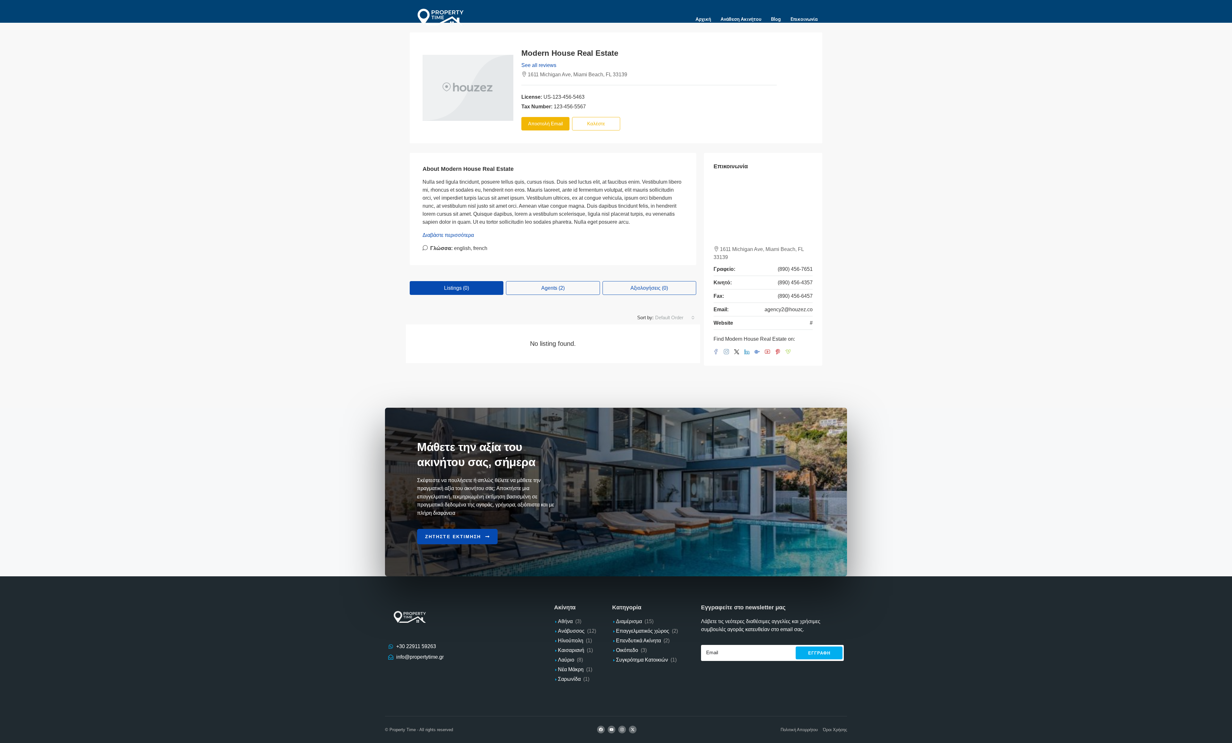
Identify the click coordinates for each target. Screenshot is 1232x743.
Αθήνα (565, 621)
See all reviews (538, 65)
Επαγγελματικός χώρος (642, 631)
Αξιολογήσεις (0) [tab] (649, 288)
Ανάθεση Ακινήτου (741, 19)
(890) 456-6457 (795, 296)
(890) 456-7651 (795, 269)
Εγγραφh (819, 653)
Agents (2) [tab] (553, 288)
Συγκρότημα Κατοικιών (642, 660)
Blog (776, 19)
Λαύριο (566, 660)
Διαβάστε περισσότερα (448, 235)
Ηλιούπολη (570, 640)
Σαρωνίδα (569, 679)
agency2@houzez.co (789, 309)
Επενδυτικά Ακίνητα (638, 640)
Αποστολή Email (545, 123)
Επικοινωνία (804, 19)
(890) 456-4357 (795, 282)
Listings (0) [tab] (456, 288)
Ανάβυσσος (571, 631)
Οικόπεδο (627, 650)
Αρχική (703, 19)
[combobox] (675, 317)
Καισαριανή (571, 650)
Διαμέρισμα (629, 621)
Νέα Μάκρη (571, 669)
